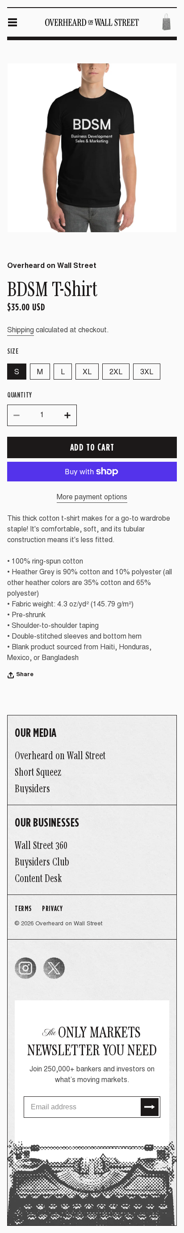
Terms (23, 908)
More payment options (92, 497)
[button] (12, 22)
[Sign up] (149, 1107)
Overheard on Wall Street (68, 924)
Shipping (20, 330)
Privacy (52, 908)
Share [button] (24, 675)
